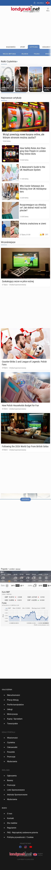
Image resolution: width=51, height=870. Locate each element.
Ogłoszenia (7, 689)
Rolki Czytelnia (8, 61)
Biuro (4, 808)
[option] (24, 695)
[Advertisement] (25, 22)
